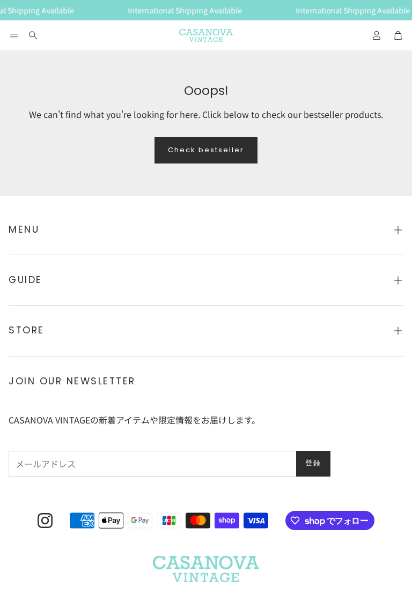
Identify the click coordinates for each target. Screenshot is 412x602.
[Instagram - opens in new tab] (45, 520)
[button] (14, 35)
